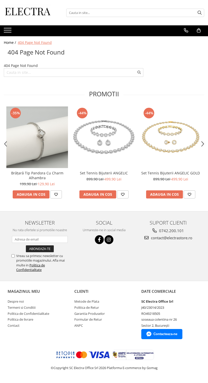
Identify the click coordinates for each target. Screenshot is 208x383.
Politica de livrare (20, 319)
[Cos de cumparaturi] (198, 30)
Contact (14, 325)
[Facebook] (99, 239)
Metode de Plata (86, 301)
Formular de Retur (88, 319)
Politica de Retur (86, 307)
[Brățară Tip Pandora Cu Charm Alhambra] (37, 137)
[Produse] (8, 31)
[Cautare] (199, 13)
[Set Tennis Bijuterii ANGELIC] (104, 137)
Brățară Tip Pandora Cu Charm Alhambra (37, 175)
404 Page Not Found (35, 42)
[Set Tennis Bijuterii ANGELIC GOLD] (170, 137)
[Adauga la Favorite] (56, 194)
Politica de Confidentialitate (30, 267)
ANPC (78, 325)
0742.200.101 (171, 230)
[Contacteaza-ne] (186, 30)
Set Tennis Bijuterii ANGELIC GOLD (170, 173)
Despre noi (16, 301)
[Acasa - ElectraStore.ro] (29, 13)
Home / (10, 42)
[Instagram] (109, 239)
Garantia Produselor (89, 313)
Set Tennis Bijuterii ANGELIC (104, 173)
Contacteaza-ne (165, 334)
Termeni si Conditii (22, 307)
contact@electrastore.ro (171, 237)
